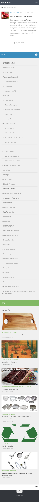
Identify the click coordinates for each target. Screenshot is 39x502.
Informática (8, 86)
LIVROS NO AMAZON (9, 63)
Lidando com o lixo (7, 446)
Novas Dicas (6, 2)
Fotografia (6, 268)
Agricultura (6, 170)
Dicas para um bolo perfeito (10, 389)
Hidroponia (8, 72)
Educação (6, 96)
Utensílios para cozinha (12, 156)
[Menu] (36, 2)
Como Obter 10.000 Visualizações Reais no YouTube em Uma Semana (19, 292)
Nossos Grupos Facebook (11, 231)
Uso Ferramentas (10, 142)
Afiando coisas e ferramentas (14, 137)
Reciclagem (9, 114)
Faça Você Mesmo (9, 123)
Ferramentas (7, 217)
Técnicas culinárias (9, 151)
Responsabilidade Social (12, 110)
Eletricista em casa (10, 147)
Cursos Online (9, 100)
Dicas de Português (11, 105)
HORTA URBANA (14, 13)
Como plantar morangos (21, 16)
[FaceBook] (36, 54)
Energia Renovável (10, 119)
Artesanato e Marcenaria (12, 133)
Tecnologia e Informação (10, 77)
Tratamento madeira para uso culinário (14, 335)
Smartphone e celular (11, 82)
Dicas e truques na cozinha (13, 161)
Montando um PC (10, 91)
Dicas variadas (9, 128)
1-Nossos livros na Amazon (11, 165)
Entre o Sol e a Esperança (11, 286)
